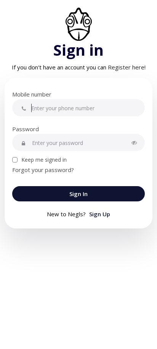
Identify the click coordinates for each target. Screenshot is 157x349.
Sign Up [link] (99, 214)
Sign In (78, 194)
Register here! (127, 67)
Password (25, 129)
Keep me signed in (44, 159)
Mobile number (31, 94)
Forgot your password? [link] (43, 170)
